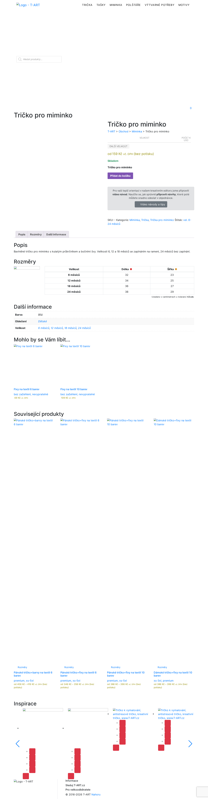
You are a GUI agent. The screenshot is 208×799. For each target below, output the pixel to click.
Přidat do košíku (120, 175)
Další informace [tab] (56, 234)
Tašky (101, 4)
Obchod (123, 131)
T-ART (111, 131)
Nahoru (95, 794)
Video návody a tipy (152, 204)
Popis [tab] (21, 234)
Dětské (42, 321)
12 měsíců (57, 328)
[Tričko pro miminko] (43, 728)
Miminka (116, 4)
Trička (87, 4)
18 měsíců (70, 328)
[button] (166, 108)
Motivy (184, 4)
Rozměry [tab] (36, 234)
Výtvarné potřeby (160, 4)
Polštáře (133, 4)
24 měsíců (84, 328)
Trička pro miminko (162, 220)
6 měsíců (43, 328)
